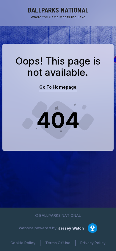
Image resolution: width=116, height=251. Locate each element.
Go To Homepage (57, 87)
